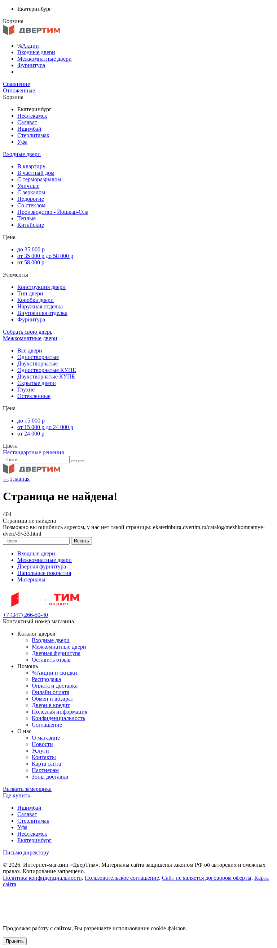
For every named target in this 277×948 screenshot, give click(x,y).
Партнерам (45, 770)
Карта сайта (46, 764)
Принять (15, 941)
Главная (20, 479)
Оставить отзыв (51, 660)
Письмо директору (26, 852)
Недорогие (30, 199)
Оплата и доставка (55, 686)
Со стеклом (31, 205)
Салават (27, 122)
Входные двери (36, 52)
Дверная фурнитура (41, 566)
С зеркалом (31, 192)
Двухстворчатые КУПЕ (46, 376)
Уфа (22, 142)
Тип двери (30, 293)
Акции (30, 46)
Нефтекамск (32, 116)
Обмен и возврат (52, 699)
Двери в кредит (51, 705)
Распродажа (46, 679)
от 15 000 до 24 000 (45, 427)
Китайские (30, 225)
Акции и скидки (54, 673)
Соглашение (47, 725)
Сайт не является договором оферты (206, 878)
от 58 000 (30, 262)
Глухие (26, 389)
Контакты (44, 757)
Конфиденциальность (58, 718)
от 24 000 (30, 433)
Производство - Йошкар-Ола (52, 212)
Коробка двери (35, 300)
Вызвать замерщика (27, 789)
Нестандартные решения (33, 452)
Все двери (29, 350)
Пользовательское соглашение (122, 878)
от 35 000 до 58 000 (45, 256)
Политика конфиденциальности (42, 878)
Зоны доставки (50, 777)
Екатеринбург (34, 840)
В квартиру (31, 166)
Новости (42, 744)
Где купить (16, 795)
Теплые (26, 218)
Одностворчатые (38, 357)
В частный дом (35, 173)
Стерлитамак (33, 135)
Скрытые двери (36, 383)
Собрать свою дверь (27, 332)
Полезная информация (59, 712)
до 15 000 (31, 420)
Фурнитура (31, 65)
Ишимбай (29, 129)
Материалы (31, 579)
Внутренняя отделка (42, 313)
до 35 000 (31, 249)
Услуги (40, 751)
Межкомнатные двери (44, 59)
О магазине (46, 738)
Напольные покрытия (44, 573)
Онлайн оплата (50, 692)
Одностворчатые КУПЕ (46, 370)
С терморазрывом (39, 179)
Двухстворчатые (37, 363)
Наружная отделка (40, 306)
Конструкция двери (41, 287)
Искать (81, 541)
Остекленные (33, 396)
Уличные (28, 186)
